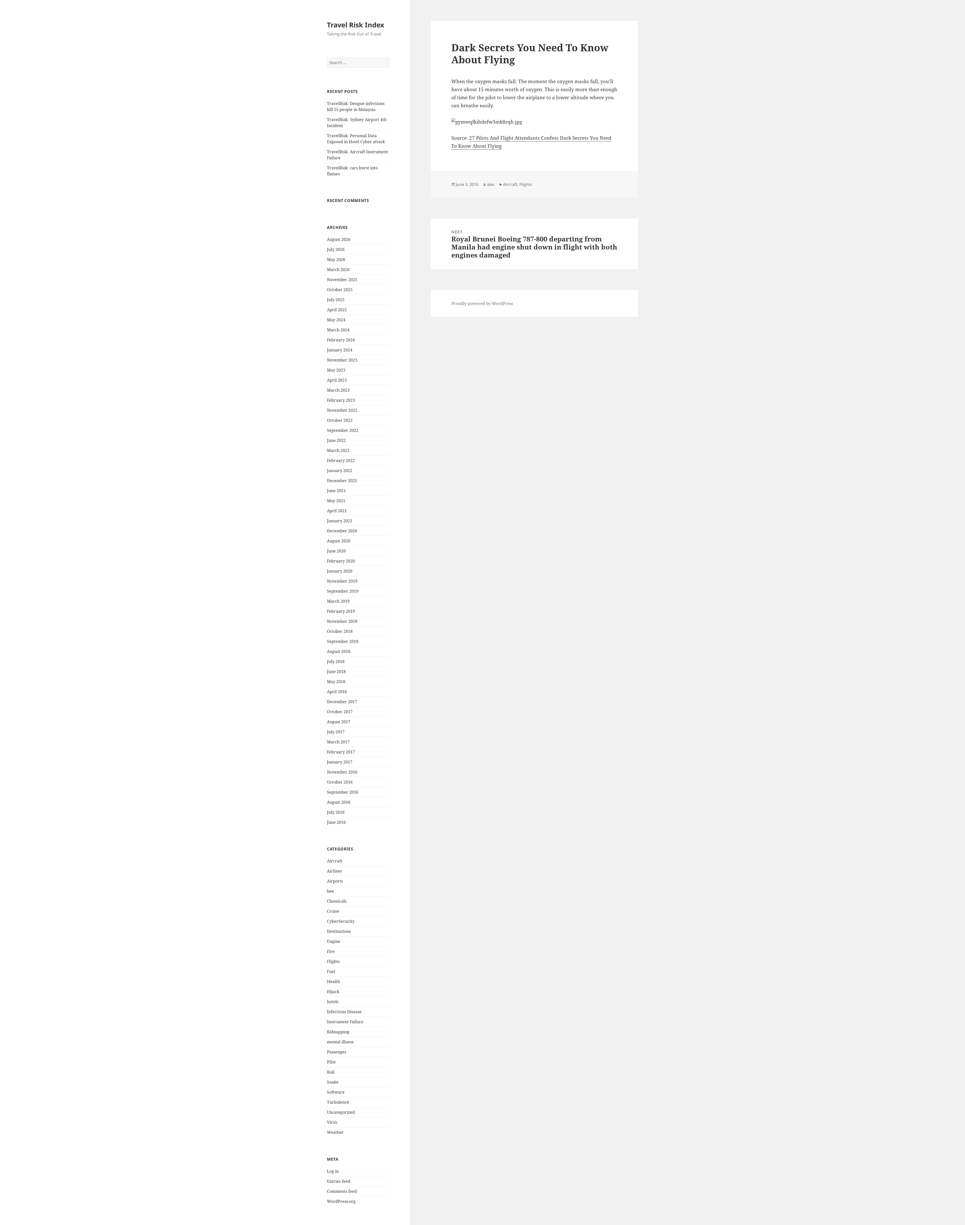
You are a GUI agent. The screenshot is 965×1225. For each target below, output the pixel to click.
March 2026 (338, 269)
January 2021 (339, 521)
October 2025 (340, 289)
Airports (335, 881)
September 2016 (342, 792)
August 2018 (338, 651)
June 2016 (336, 822)
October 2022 (340, 420)
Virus (332, 1122)
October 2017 (340, 711)
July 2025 (336, 299)
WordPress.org (341, 1201)
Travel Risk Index (355, 24)
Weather (335, 1132)
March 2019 (338, 601)
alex (491, 184)
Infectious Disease (344, 1011)
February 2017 (341, 752)
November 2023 (342, 360)
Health (333, 981)
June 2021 (336, 490)
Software (336, 1092)
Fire (331, 951)
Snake (333, 1082)
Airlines (334, 871)
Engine (333, 941)
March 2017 (338, 742)
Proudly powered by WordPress (482, 303)
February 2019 (341, 611)
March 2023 (338, 390)
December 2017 (342, 701)
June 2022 (336, 440)
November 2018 (342, 621)
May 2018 (336, 681)
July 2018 (336, 661)
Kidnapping (338, 1032)
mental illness (340, 1042)
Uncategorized (341, 1112)
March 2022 (338, 450)
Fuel (331, 971)
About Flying (487, 146)
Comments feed (342, 1191)
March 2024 (338, 330)
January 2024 (339, 350)
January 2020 (339, 571)
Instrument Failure (345, 1022)
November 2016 (342, 772)
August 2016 (338, 802)
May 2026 (336, 259)
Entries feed (338, 1181)
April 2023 (337, 380)
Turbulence (338, 1102)
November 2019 (342, 581)
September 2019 (342, 591)
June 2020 (336, 551)
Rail (330, 1072)
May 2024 (336, 320)
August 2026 (338, 239)
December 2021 (342, 480)
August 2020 (338, 541)
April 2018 (337, 691)
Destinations (339, 931)
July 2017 (336, 732)
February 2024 (341, 340)
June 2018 (336, 671)
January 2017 (339, 762)
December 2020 (342, 531)
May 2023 (336, 370)
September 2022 (342, 430)
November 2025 (342, 279)
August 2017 (338, 722)
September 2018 (342, 641)
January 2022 (339, 470)
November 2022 (342, 410)
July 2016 (336, 812)
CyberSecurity (341, 921)
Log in (333, 1171)
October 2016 (340, 782)
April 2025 (337, 310)
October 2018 (340, 631)
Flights (333, 961)
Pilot (331, 1062)
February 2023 (341, 400)
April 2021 (337, 511)
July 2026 (336, 249)
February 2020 (341, 561)
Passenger (337, 1052)
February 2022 (341, 460)
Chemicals (337, 901)
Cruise (333, 911)
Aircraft (334, 861)
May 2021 (336, 500)
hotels (333, 1001)
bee (330, 891)
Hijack (333, 991)
